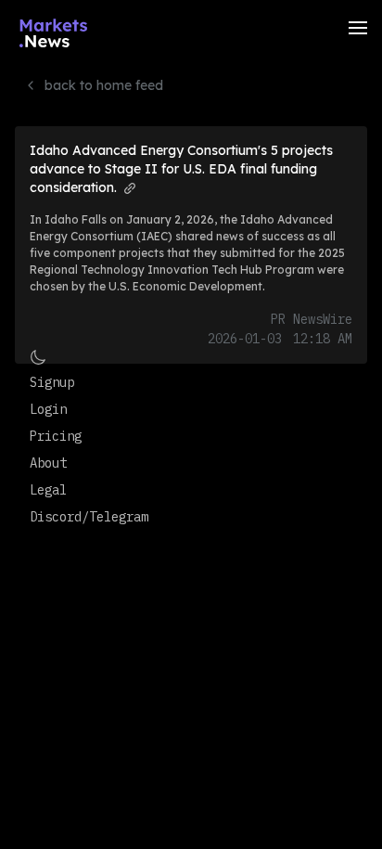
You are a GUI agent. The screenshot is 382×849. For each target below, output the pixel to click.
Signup (52, 382)
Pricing (56, 436)
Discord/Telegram (89, 516)
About (48, 463)
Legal (48, 490)
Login (48, 409)
